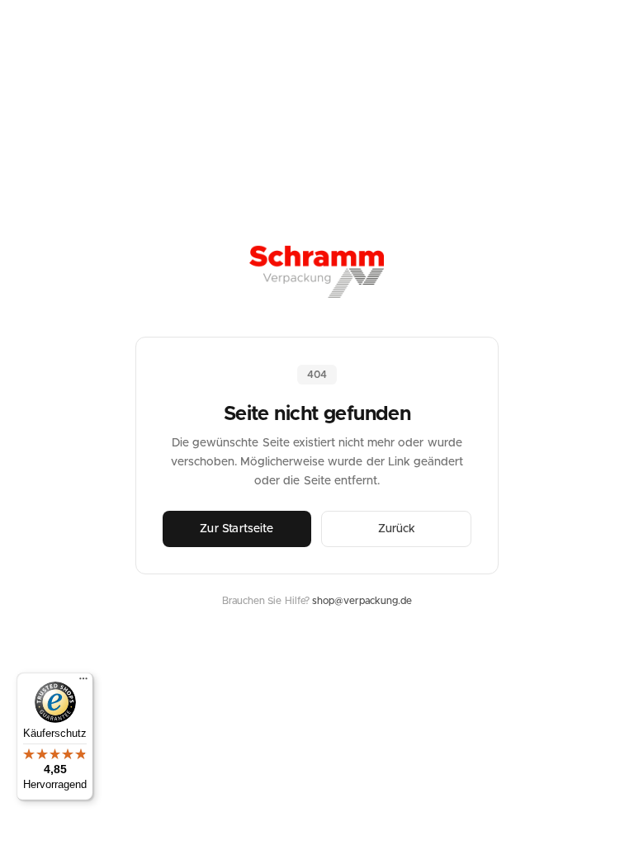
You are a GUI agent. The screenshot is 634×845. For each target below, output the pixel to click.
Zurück (396, 529)
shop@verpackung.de (362, 601)
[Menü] (83, 682)
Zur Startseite (236, 529)
